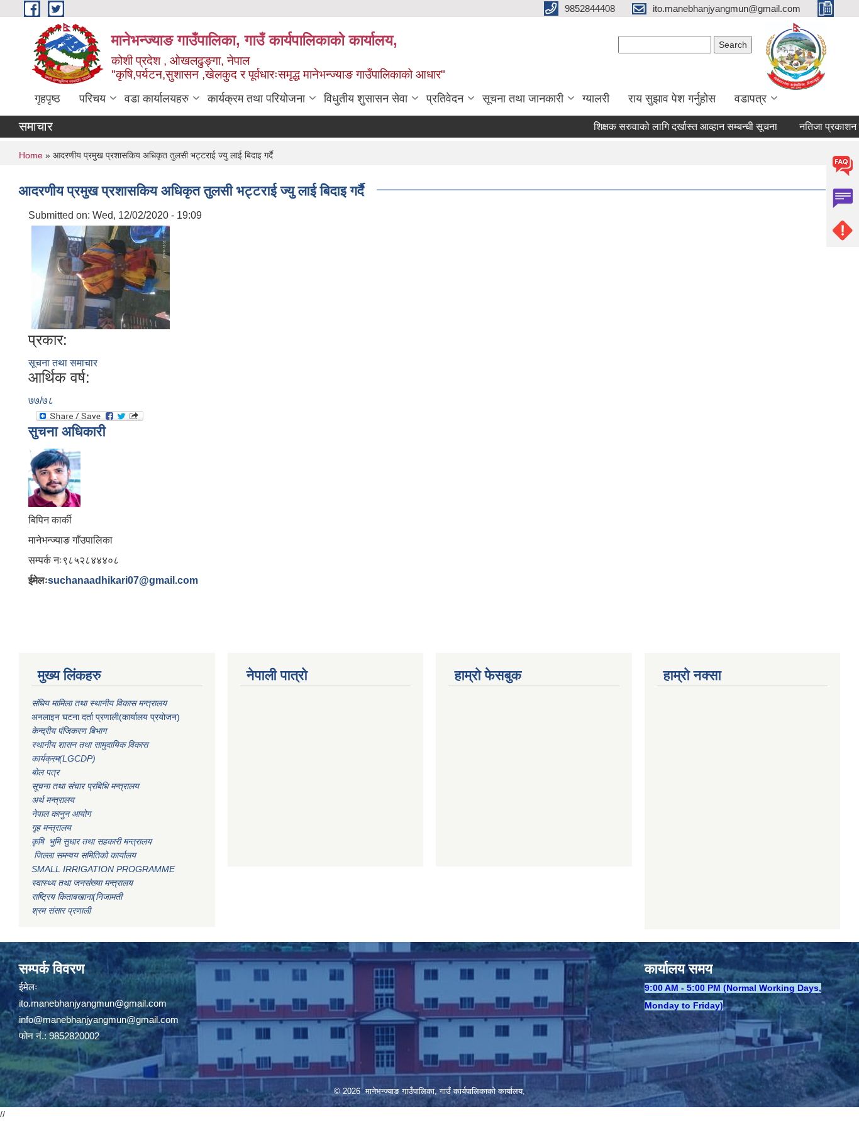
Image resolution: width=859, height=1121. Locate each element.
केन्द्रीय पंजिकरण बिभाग (70, 731)
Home (31, 155)
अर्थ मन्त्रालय (52, 800)
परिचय (92, 98)
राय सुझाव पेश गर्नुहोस (672, 98)
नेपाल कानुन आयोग (61, 814)
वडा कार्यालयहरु (157, 98)
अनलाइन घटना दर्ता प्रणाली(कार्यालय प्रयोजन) (105, 717)
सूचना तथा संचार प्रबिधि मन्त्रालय (85, 786)
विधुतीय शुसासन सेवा (365, 98)
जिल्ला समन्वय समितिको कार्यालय (83, 855)
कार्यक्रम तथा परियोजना (256, 98)
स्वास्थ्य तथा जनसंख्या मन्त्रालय (82, 883)
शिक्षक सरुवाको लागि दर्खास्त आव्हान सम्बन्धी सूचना (669, 126)
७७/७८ (40, 400)
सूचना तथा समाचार (62, 363)
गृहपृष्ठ (47, 98)
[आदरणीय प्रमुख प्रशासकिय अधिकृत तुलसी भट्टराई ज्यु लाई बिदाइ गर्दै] (100, 276)
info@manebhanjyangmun (72, 1019)
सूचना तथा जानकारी (522, 98)
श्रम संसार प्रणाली (61, 910)
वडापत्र (750, 98)
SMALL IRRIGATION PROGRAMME (103, 869)
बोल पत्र (46, 772)
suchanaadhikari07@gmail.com (123, 580)
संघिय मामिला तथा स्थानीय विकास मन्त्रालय (100, 703)
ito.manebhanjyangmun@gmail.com (93, 1003)
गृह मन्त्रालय (51, 828)
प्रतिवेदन (444, 98)
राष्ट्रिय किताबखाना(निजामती (76, 897)
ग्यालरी (595, 98)
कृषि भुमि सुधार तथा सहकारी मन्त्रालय (92, 841)
